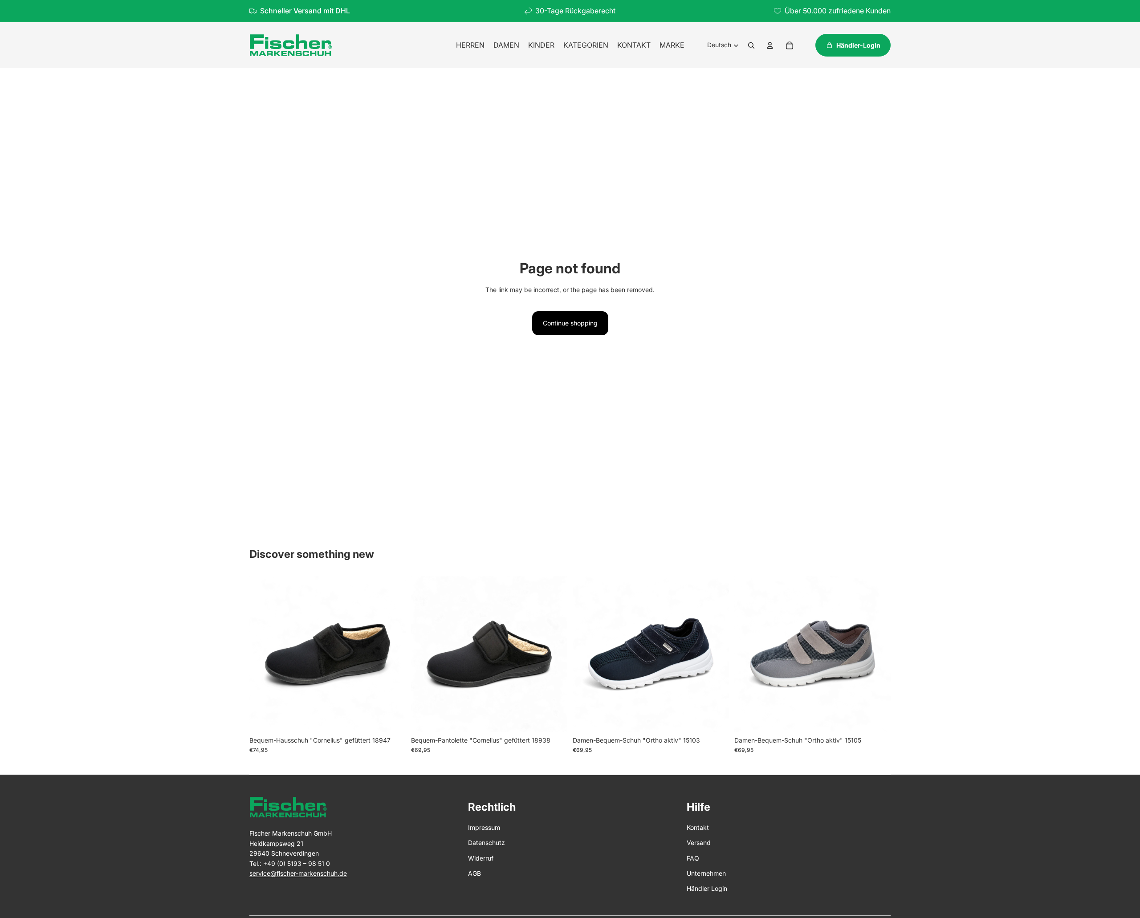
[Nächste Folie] (392, 653)
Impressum (484, 827)
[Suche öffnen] (751, 45)
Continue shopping (570, 323)
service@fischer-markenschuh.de (298, 873)
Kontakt (698, 827)
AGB (474, 873)
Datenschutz (486, 842)
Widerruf (480, 858)
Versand (699, 842)
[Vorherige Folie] (262, 653)
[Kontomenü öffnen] (770, 45)
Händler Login (707, 888)
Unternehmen (706, 873)
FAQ (693, 858)
